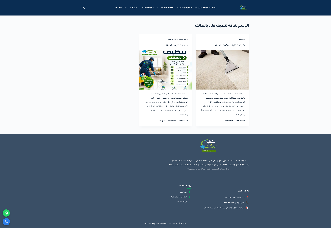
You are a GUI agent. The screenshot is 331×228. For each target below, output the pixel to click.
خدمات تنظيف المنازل (207, 8)
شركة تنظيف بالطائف (176, 45)
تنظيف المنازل (183, 39)
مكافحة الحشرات (167, 8)
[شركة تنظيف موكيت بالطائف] (222, 70)
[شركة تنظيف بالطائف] (165, 70)
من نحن (133, 8)
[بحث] (84, 8)
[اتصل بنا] (6, 221)
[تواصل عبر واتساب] (6, 213)
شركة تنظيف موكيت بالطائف (229, 45)
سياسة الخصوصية (179, 197)
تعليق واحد (162, 121)
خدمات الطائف (173, 39)
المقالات (242, 39)
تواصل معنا (182, 202)
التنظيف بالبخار (186, 8)
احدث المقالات (121, 8)
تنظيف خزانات (148, 8)
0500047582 (228, 203)
